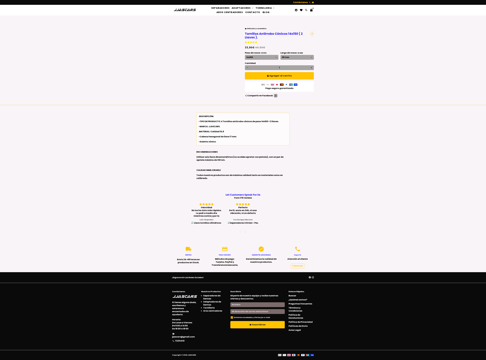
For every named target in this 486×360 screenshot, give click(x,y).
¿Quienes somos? (298, 299)
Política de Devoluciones (296, 316)
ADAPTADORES (243, 7)
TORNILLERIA (265, 7)
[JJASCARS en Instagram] (313, 277)
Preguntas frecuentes (300, 303)
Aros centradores (212, 310)
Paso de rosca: (256, 52)
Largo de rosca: (291, 52)
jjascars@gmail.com (183, 335)
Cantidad (250, 63)
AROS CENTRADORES (229, 12)
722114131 (297, 265)
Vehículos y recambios (255, 28)
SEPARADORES (220, 7)
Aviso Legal (295, 330)
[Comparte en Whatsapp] (275, 95)
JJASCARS (192, 355)
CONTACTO (252, 12)
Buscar (292, 295)
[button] (251, 42)
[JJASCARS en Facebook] (310, 277)
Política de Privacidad (301, 322)
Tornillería (209, 307)
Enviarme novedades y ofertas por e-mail (252, 317)
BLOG (266, 12)
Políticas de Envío (298, 326)
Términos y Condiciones (295, 309)
